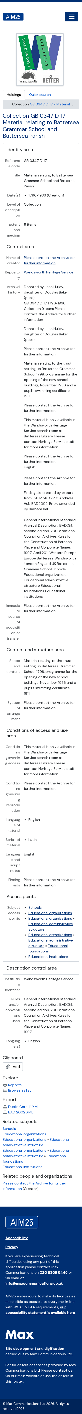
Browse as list (19, 1090)
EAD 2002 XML (20, 1112)
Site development (20, 1348)
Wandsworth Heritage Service (48, 272)
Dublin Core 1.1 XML (23, 1106)
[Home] (15, 17)
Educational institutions (48, 956)
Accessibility (16, 1237)
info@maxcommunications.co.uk (34, 1283)
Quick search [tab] (40, 94)
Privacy (11, 1247)
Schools (35, 907)
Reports (15, 1084)
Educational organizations (50, 913)
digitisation (54, 1348)
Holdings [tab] (14, 94)
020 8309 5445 (54, 1272)
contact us (62, 1370)
